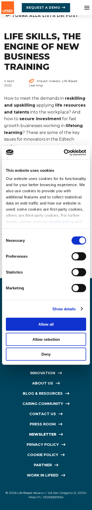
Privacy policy (43, 444)
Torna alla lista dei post (45, 15)
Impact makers (48, 81)
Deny (46, 354)
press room (43, 424)
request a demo (43, 7)
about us (42, 383)
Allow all (46, 324)
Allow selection (46, 339)
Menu (86, 7)
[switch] (79, 256)
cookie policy (61, 221)
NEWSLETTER (42, 434)
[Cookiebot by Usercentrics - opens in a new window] (65, 152)
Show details (64, 309)
